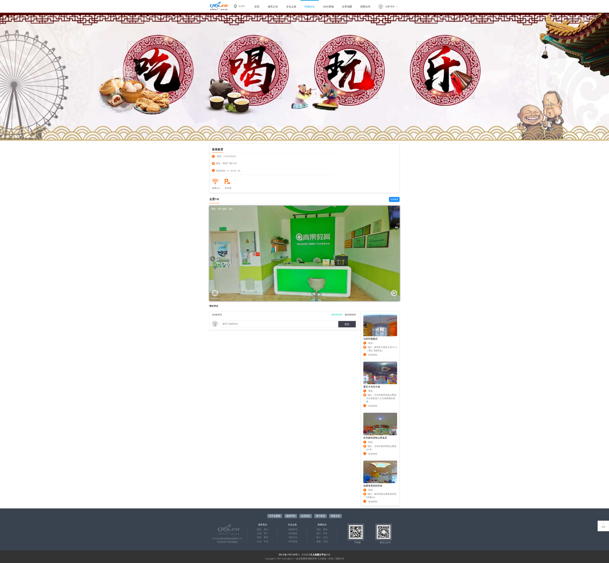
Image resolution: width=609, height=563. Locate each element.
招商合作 (365, 6)
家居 (259, 537)
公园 (259, 533)
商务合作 (335, 516)
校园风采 (292, 529)
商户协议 (320, 516)
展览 (266, 537)
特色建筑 (292, 533)
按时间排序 (336, 315)
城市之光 (273, 6)
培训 (325, 541)
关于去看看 (274, 516)
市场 (266, 541)
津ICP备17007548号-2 (289, 554)
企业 (259, 541)
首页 (256, 6)
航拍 (259, 529)
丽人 (318, 537)
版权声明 (290, 516)
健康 (318, 541)
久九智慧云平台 (318, 554)
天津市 (241, 6)
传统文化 (292, 537)
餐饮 (325, 529)
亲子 (325, 533)
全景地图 (347, 6)
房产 (266, 533)
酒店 (318, 529)
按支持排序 (350, 315)
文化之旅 (291, 6)
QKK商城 (328, 6)
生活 (325, 537)
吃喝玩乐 (309, 6)
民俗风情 (292, 541)
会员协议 (305, 516)
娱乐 (318, 533)
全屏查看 (394, 199)
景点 (266, 529)
